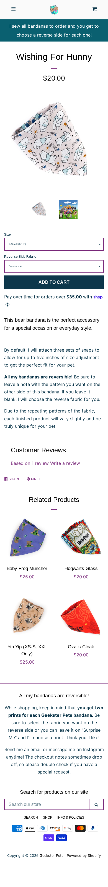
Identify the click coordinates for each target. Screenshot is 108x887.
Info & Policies (70, 817)
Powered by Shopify (84, 856)
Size (7, 234)
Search (31, 817)
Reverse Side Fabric (20, 257)
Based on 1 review (30, 463)
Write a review (65, 463)
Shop (47, 817)
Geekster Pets (51, 856)
